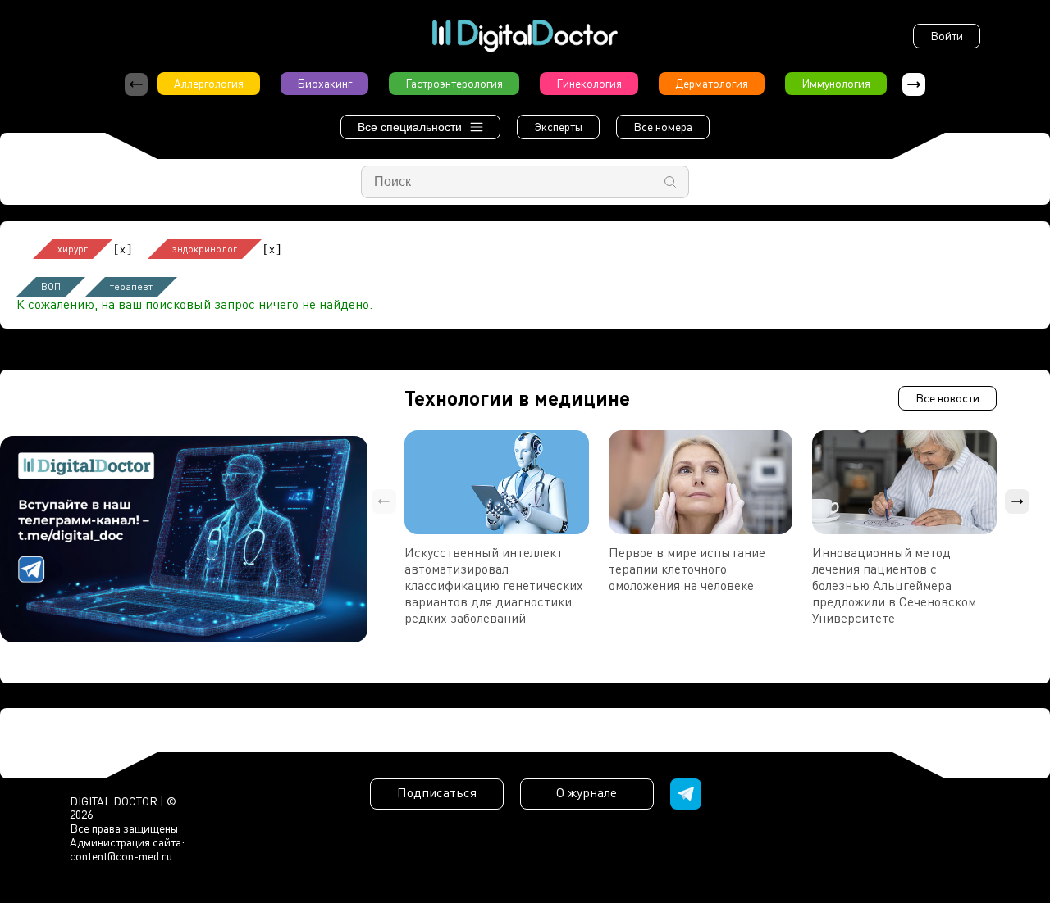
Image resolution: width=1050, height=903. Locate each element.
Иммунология (835, 83)
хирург (72, 249)
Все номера (662, 127)
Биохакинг (324, 83)
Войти (946, 36)
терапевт (131, 286)
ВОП (51, 286)
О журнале (586, 792)
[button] (913, 84)
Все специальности (410, 127)
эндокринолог (204, 249)
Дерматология (711, 83)
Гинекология (589, 83)
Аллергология (209, 83)
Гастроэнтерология (454, 83)
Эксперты (558, 127)
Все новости (947, 398)
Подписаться (437, 792)
